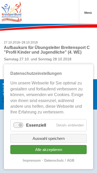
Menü (88, 12)
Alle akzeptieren (48, 149)
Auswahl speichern (49, 138)
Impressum (32, 160)
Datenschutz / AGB (59, 160)
